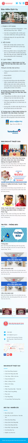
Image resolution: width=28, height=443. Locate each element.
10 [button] (22, 313)
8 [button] (18, 313)
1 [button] (2, 313)
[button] (1, 311)
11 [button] (24, 313)
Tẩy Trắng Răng (9, 396)
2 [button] (4, 313)
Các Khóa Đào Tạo (9, 430)
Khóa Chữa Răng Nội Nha (11, 425)
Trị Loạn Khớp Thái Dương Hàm (12, 399)
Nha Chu (7, 386)
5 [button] (11, 313)
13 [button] (14, 315)
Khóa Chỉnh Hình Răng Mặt (11, 422)
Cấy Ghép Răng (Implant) (11, 371)
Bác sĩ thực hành (9, 413)
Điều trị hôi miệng (9, 384)
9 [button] (20, 313)
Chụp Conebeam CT (10, 378)
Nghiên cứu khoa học (10, 432)
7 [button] (16, 313)
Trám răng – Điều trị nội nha (11, 376)
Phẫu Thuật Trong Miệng (11, 391)
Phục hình (7, 394)
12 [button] (12, 315)
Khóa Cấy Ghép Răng (10, 419)
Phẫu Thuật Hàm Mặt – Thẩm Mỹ (13, 389)
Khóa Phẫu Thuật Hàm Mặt (11, 427)
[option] (14, 311)
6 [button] (13, 313)
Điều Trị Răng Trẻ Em (10, 381)
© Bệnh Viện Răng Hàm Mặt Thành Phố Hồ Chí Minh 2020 (14, 440)
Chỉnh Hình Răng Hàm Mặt (11, 373)
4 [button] (9, 313)
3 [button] (7, 313)
